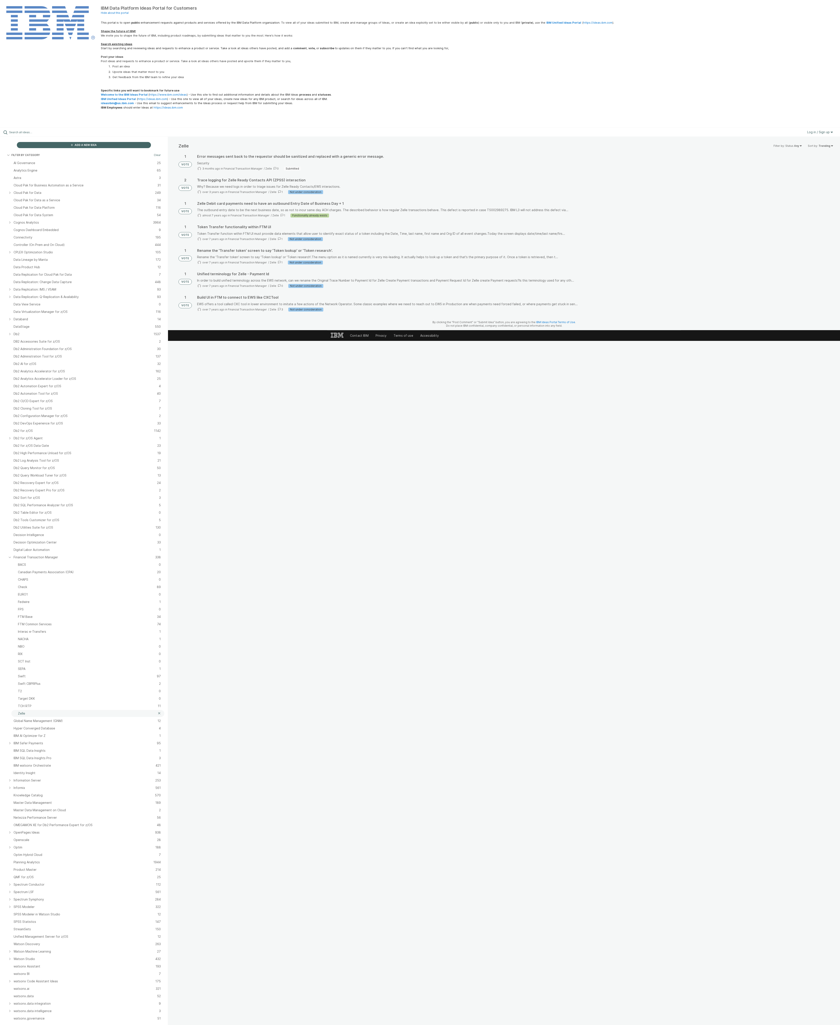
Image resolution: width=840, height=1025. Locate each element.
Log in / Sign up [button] (819, 132)
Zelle (268, 168)
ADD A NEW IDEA (85, 145)
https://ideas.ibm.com (597, 22)
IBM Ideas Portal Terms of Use (555, 322)
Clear (157, 155)
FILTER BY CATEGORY (25, 155)
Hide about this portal (115, 12)
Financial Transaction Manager (243, 168)
